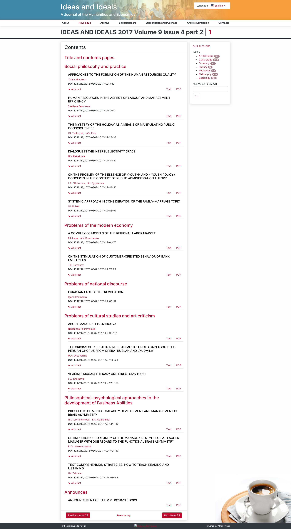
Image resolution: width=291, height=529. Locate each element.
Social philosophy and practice (95, 66)
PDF (178, 89)
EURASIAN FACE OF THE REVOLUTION (95, 292)
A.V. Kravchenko (89, 238)
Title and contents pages (89, 57)
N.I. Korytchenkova (79, 419)
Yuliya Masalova (77, 79)
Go (196, 96)
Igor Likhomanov (77, 296)
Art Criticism (206, 55)
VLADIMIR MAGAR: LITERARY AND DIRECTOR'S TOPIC (107, 374)
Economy (204, 63)
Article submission (198, 22)
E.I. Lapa (73, 238)
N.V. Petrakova (76, 156)
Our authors (201, 46)
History (203, 66)
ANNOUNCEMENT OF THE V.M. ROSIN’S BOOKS (102, 500)
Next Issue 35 (172, 515)
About (65, 22)
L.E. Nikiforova (76, 183)
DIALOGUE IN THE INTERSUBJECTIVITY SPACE (101, 151)
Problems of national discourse (95, 283)
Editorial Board (127, 22)
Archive (105, 22)
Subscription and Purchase (161, 22)
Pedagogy (205, 70)
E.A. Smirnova (76, 378)
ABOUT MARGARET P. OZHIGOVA (92, 324)
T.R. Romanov (76, 264)
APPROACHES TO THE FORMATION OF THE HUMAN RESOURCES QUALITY (122, 74)
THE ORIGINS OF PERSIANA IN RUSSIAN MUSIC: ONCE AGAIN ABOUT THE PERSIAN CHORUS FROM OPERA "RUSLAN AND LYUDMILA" (121, 349)
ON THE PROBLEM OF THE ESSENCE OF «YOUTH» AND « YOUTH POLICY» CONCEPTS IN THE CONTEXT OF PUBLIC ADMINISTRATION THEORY (121, 176)
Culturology (205, 59)
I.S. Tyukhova (75, 133)
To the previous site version (73, 526)
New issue (85, 22)
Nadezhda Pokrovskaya (81, 328)
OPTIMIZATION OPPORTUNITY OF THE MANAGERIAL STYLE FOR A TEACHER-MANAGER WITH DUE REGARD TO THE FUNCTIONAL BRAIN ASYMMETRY (124, 439)
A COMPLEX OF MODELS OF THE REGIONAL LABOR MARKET (112, 233)
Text (168, 89)
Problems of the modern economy (98, 225)
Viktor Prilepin (223, 526)
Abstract (75, 89)
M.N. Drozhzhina (77, 355)
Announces (75, 492)
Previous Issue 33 (78, 515)
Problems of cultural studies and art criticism (109, 315)
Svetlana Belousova (79, 106)
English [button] (219, 5)
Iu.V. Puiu (91, 133)
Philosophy (205, 74)
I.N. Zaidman (75, 473)
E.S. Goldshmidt (101, 419)
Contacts (223, 22)
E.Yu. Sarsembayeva (79, 446)
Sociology (204, 77)
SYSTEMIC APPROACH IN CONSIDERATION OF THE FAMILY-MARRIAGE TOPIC (124, 201)
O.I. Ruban (73, 206)
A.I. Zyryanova (95, 183)
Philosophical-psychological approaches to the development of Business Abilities (111, 400)
